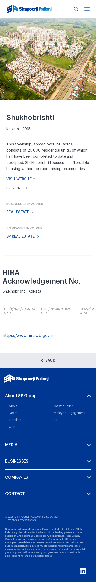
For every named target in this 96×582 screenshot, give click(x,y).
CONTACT (15, 494)
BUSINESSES (16, 461)
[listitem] (19, 312)
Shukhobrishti (37, 163)
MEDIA (11, 445)
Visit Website (19, 179)
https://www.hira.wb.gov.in (28, 336)
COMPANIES (16, 477)
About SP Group (21, 396)
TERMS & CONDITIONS (22, 520)
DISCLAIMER (51, 516)
